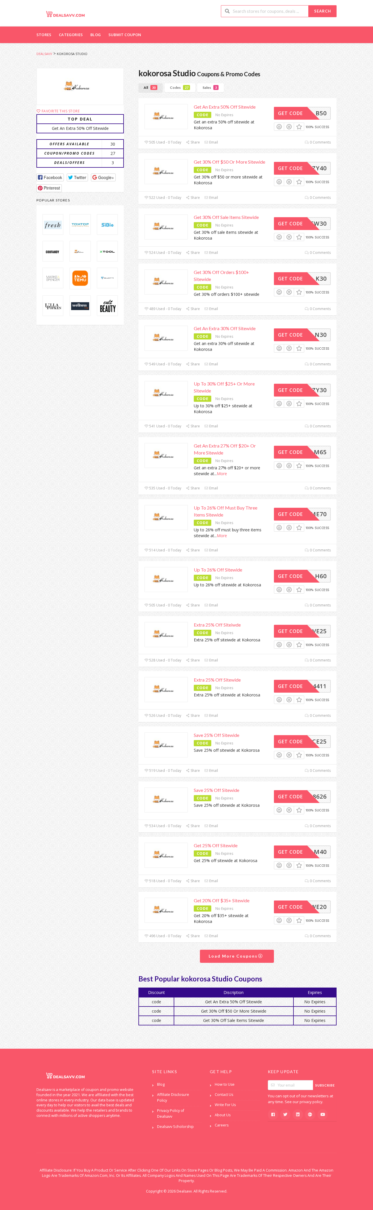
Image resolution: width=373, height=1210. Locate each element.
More (222, 473)
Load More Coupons (234, 956)
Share (195, 142)
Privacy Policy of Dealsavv (170, 1113)
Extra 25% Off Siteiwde (217, 624)
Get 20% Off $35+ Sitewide (221, 900)
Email (213, 142)
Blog (95, 34)
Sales (210, 87)
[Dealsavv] (65, 14)
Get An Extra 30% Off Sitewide (225, 328)
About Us (223, 1114)
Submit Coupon (124, 34)
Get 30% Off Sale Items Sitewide (226, 217)
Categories (71, 34)
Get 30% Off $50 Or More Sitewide (229, 161)
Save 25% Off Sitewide (216, 735)
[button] (50, 177)
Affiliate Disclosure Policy (173, 1097)
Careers (221, 1125)
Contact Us (224, 1094)
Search (322, 11)
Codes (179, 87)
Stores (43, 34)
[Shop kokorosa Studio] (80, 86)
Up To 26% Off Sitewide (218, 569)
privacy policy (311, 1101)
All (150, 87)
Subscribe (325, 1085)
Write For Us (225, 1104)
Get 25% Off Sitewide (215, 845)
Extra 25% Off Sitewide (217, 679)
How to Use (225, 1084)
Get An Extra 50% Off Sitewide (225, 106)
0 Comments (320, 142)
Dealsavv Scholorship (175, 1126)
